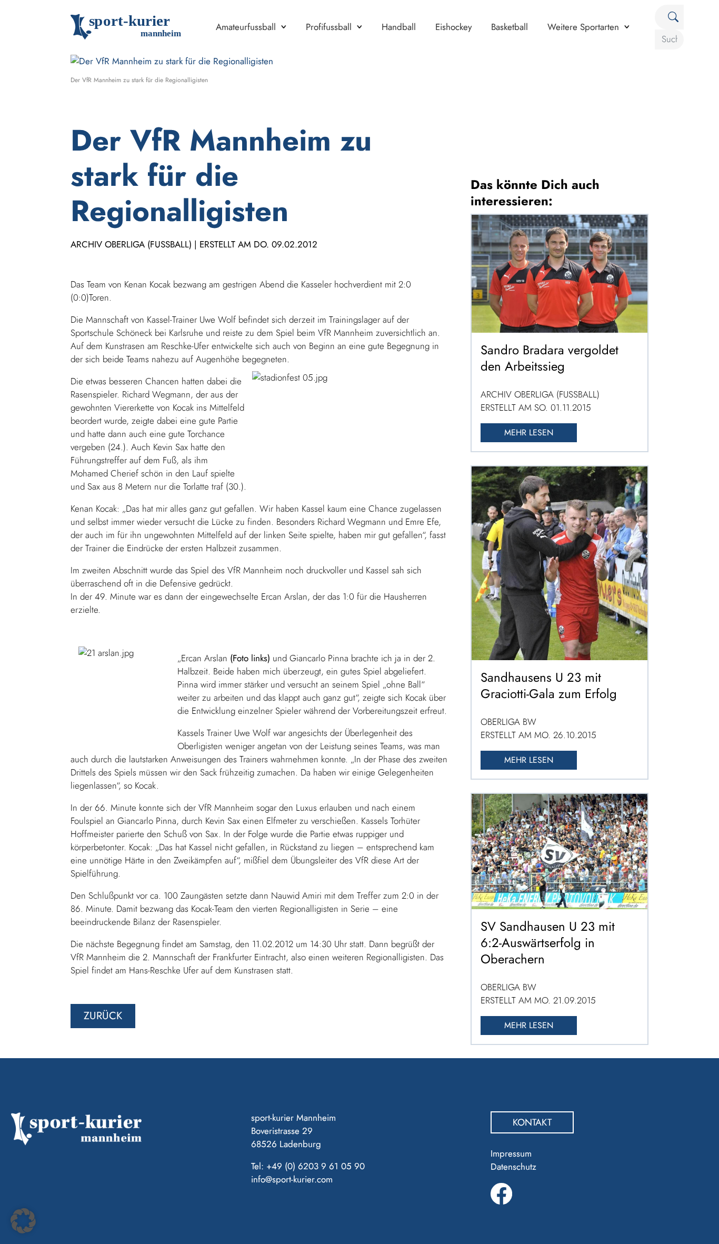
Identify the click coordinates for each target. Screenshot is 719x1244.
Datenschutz (513, 1166)
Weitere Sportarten (583, 27)
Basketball (509, 27)
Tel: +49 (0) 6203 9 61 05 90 (308, 1166)
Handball (399, 27)
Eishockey (453, 27)
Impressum (511, 1153)
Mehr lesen (528, 432)
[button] (23, 1221)
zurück (103, 1015)
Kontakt (532, 1122)
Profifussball (329, 27)
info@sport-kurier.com (292, 1179)
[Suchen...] (669, 17)
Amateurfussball (246, 27)
